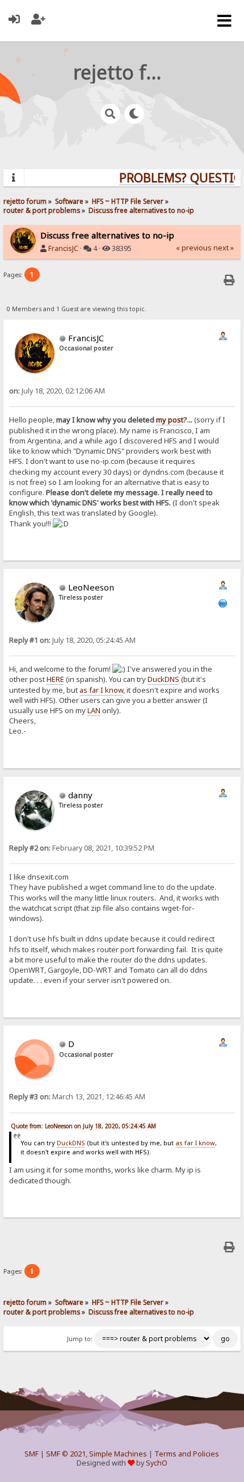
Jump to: (79, 1339)
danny (80, 795)
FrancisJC (63, 248)
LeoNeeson (91, 587)
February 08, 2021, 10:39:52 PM (81, 848)
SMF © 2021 (66, 1454)
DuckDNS (163, 679)
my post (169, 420)
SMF (31, 1454)
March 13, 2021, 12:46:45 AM (77, 1097)
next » (223, 248)
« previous (194, 248)
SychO (156, 1463)
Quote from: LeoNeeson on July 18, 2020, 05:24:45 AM (83, 1126)
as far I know (101, 690)
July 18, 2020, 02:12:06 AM (57, 391)
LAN (93, 710)
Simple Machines (118, 1454)
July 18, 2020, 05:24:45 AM (72, 640)
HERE (55, 679)
